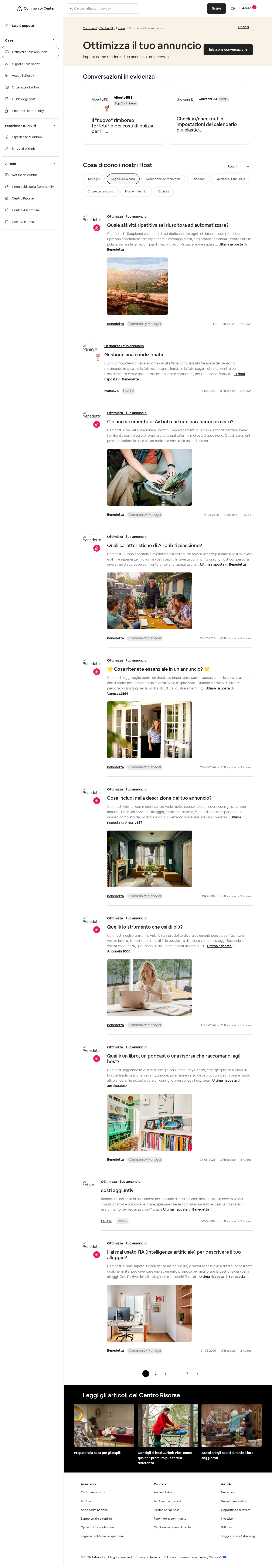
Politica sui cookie (176, 1557)
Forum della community (170, 1518)
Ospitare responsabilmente (172, 1527)
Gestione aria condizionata (133, 355)
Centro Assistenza (25, 210)
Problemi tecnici (136, 191)
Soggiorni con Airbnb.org (238, 1536)
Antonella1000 (118, 951)
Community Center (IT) (99, 28)
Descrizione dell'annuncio (163, 179)
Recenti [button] (233, 166)
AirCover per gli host (167, 1501)
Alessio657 (133, 822)
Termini (155, 1557)
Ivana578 (111, 391)
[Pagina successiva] (197, 1374)
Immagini (94, 179)
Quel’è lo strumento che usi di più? (145, 927)
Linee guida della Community (33, 186)
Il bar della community (28, 111)
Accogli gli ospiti (23, 75)
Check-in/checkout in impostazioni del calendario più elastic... (207, 124)
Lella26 (106, 1221)
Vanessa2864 (117, 693)
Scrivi (216, 8)
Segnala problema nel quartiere (102, 1536)
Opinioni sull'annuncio (230, 179)
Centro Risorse (23, 198)
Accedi (247, 8)
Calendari (198, 179)
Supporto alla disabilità (96, 1518)
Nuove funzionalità (233, 1501)
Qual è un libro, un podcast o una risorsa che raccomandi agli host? (173, 1058)
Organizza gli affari (25, 87)
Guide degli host (23, 99)
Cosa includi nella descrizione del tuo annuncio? (159, 798)
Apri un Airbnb (164, 1492)
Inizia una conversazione (228, 49)
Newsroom (228, 1492)
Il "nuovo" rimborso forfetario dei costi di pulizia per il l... (122, 125)
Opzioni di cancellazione (97, 1527)
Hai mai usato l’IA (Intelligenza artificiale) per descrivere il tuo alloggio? (174, 1254)
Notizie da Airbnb (24, 175)
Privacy (141, 1557)
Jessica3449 (117, 1086)
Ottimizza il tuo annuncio (30, 52)
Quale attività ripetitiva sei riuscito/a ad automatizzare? (168, 225)
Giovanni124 (208, 99)
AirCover (87, 1501)
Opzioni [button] (243, 27)
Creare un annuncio (101, 191)
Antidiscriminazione (94, 1510)
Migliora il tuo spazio (26, 64)
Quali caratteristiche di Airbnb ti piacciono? (154, 545)
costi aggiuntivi (118, 1190)
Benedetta (115, 249)
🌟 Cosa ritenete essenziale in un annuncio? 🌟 (158, 669)
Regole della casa (123, 179)
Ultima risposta (231, 244)
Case (121, 28)
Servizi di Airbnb (23, 148)
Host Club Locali (23, 222)
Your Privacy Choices (206, 1557)
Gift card (227, 1527)
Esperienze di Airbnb (27, 137)
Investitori (227, 1518)
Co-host (163, 191)
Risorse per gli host (166, 1510)
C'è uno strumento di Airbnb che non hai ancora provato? (170, 422)
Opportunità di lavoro (235, 1510)
